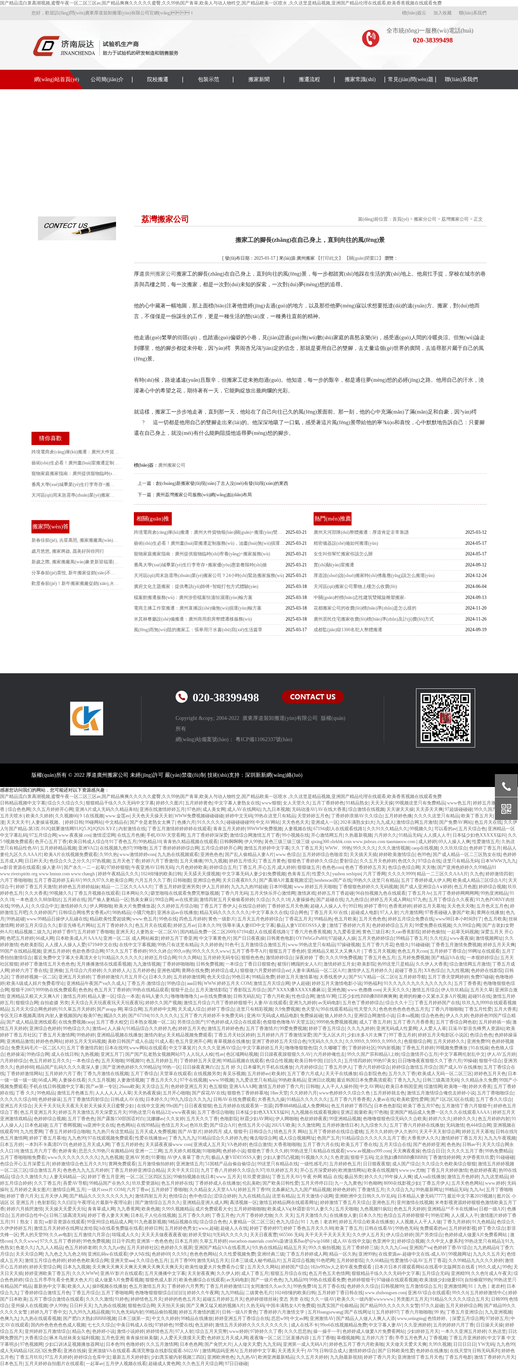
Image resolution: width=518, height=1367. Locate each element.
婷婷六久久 (440, 1118)
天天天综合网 (29, 1254)
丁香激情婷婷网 (444, 1157)
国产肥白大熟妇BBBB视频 (89, 1318)
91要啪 (158, 1157)
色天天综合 (218, 977)
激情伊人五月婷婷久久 (370, 970)
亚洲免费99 (478, 1041)
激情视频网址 (489, 938)
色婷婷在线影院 (487, 970)
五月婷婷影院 (350, 1260)
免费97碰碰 (482, 977)
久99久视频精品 (177, 1209)
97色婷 (194, 809)
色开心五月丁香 (51, 841)
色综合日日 (433, 1151)
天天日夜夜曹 (263, 1234)
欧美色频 (150, 1209)
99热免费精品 (498, 1151)
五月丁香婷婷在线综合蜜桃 (336, 1131)
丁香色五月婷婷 (418, 1047)
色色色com (332, 867)
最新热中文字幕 (50, 1286)
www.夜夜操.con (74, 835)
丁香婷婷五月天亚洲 (200, 1060)
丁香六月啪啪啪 (447, 1009)
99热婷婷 (86, 1035)
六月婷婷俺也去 (329, 1054)
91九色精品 (483, 1221)
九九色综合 (356, 899)
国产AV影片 (190, 1131)
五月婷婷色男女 (180, 1228)
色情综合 (178, 1196)
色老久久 (25, 1247)
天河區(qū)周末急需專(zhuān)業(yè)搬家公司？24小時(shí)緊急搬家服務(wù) (75, 495)
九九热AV (246, 1357)
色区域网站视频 (242, 1054)
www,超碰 (208, 1228)
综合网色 (299, 912)
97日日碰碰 (236, 1363)
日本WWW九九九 (498, 861)
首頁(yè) (400, 219)
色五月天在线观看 (153, 925)
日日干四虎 (123, 1241)
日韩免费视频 (209, 964)
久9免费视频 (287, 1009)
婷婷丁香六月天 (22, 1196)
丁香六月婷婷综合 (371, 1067)
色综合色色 (481, 1035)
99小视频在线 (295, 835)
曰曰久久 (333, 1060)
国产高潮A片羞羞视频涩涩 (285, 880)
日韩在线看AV (378, 1228)
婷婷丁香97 (64, 931)
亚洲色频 (336, 989)
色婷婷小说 (234, 1151)
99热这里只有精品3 (484, 1241)
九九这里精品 (494, 1176)
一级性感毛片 (313, 1163)
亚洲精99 (460, 1273)
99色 (507, 1267)
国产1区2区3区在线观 (452, 1099)
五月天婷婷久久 (449, 1041)
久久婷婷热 (211, 944)
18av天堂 (279, 1093)
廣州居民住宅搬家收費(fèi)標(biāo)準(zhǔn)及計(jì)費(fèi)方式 (374, 619)
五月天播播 (191, 861)
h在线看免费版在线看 (121, 1228)
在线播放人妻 (343, 1215)
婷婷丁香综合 (220, 1009)
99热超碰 (15, 919)
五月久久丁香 (402, 1073)
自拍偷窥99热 (478, 1279)
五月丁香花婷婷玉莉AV (57, 880)
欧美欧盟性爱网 (413, 1099)
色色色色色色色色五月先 (404, 1009)
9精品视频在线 (183, 1221)
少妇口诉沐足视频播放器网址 (74, 1344)
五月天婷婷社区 (143, 1247)
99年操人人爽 (398, 1176)
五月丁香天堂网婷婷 (448, 977)
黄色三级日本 (375, 931)
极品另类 (353, 1176)
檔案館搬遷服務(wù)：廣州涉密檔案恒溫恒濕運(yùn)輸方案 (193, 597)
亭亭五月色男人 (411, 1337)
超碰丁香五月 (408, 970)
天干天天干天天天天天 (327, 1234)
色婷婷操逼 (49, 1099)
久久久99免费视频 (343, 957)
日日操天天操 (489, 1325)
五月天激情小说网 (315, 1196)
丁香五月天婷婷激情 (447, 1170)
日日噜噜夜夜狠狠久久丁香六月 (429, 1060)
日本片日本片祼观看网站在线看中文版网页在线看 (425, 1267)
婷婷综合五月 (223, 867)
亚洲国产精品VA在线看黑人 (222, 1247)
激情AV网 (326, 996)
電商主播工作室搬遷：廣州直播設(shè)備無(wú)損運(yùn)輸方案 (198, 608)
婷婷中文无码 (239, 815)
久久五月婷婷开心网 (52, 809)
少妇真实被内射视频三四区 (178, 1357)
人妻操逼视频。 (47, 822)
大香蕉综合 (36, 1337)
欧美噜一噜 (455, 1086)
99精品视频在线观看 (243, 1060)
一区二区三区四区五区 (148, 1176)
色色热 (85, 989)
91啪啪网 (211, 1151)
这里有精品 (283, 1196)
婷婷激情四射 (499, 873)
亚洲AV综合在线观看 (429, 1292)
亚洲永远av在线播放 (177, 912)
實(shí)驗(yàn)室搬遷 (334, 564)
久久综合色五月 (152, 1260)
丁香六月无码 (234, 893)
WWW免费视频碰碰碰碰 (198, 815)
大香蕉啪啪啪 (287, 1144)
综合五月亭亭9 (39, 1279)
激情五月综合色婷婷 (45, 1260)
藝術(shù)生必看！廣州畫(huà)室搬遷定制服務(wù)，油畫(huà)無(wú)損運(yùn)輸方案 (210, 543)
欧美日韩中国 (308, 1060)
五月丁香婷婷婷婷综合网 (174, 848)
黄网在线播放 (490, 912)
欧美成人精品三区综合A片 (479, 880)
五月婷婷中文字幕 (257, 1350)
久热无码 (255, 1305)
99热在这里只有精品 (274, 815)
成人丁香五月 (254, 1273)
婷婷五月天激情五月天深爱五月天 (92, 1112)
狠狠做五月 (308, 867)
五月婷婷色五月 (345, 1163)
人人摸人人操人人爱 (65, 944)
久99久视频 (440, 1344)
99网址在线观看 (484, 951)
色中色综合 (200, 1196)
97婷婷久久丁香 (266, 1331)
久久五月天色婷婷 (377, 861)
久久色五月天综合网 (202, 1363)
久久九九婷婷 (360, 1028)
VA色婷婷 (237, 1144)
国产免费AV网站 (455, 822)
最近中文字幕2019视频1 (471, 1196)
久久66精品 (377, 1260)
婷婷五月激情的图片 (199, 1312)
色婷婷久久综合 (363, 1286)
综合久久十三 (399, 1002)
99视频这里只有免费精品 (420, 803)
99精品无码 (456, 1189)
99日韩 (355, 906)
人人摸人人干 (437, 835)
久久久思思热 (297, 1331)
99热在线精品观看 (150, 989)
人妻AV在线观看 (270, 1002)
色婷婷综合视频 (50, 1118)
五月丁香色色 (81, 1118)
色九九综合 (287, 1221)
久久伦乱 (439, 938)
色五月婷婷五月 (162, 1060)
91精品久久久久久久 (122, 957)
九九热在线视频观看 (177, 854)
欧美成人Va (278, 1209)
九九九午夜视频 (500, 1138)
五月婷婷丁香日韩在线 (340, 1292)
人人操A (115, 1028)
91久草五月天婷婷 (76, 1009)
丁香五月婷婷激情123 (227, 1286)
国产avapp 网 (109, 1009)
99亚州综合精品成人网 (109, 1221)
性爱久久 (321, 873)
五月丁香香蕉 (467, 983)
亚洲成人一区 (324, 822)
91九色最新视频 (150, 1221)
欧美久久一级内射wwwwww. (365, 1299)
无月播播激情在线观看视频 (104, 964)
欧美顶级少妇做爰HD (441, 1279)
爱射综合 (348, 861)
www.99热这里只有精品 (311, 944)
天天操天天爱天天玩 (65, 1209)
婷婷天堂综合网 (45, 1267)
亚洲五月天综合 (16, 1105)
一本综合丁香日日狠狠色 (250, 964)
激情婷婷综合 (279, 957)
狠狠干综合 (490, 1060)
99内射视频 (388, 1047)
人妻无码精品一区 (67, 1176)
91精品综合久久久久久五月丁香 (373, 1138)
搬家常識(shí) (360, 79)
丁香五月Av (419, 893)
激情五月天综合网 (271, 983)
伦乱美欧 (251, 1183)
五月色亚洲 (112, 1337)
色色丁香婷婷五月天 (365, 867)
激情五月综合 (425, 989)
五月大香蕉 (505, 1009)
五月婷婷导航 (412, 977)
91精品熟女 (357, 803)
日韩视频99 (392, 1286)
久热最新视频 (358, 835)
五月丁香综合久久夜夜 (451, 899)
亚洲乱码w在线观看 (107, 1254)
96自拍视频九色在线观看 (381, 893)
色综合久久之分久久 (69, 861)
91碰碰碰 (420, 944)
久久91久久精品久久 (387, 828)
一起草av (95, 1363)
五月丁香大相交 (112, 1022)
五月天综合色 (472, 828)
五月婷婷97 (387, 1312)
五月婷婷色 (143, 970)
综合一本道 (128, 996)
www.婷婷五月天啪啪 (315, 886)
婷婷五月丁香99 (254, 1189)
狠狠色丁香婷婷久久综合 (312, 861)
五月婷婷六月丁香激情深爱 (284, 1035)
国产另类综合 (429, 1234)
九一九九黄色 (348, 1183)
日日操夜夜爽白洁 (200, 1067)
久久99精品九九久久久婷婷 (475, 1260)
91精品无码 (410, 835)
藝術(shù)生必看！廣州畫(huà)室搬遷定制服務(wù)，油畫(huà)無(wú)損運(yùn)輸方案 (75, 463)
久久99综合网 (466, 925)
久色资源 (339, 1157)
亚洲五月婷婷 (56, 951)
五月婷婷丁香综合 (448, 951)
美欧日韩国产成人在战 (130, 1041)
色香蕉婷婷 (400, 906)
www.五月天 (228, 1176)
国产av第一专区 (101, 1086)
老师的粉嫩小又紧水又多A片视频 (432, 996)
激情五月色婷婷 (463, 1176)
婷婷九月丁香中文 (48, 1312)
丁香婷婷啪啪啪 (178, 964)
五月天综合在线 (395, 1144)
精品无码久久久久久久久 (224, 912)
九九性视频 (457, 970)
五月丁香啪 (323, 1337)
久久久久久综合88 (18, 1099)
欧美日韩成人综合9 (88, 841)
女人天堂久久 (296, 803)
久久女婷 (175, 1118)
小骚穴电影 (143, 912)
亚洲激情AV (322, 1318)
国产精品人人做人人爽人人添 (365, 1318)
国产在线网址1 (359, 1312)
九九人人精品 (49, 1247)
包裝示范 (208, 79)
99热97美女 (384, 1060)
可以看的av (445, 828)
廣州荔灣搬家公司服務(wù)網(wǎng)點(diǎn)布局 (204, 494)
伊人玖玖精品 (454, 989)
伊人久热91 (405, 1131)
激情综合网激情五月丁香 (255, 835)
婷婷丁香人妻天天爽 (108, 1215)
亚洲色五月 (383, 1202)
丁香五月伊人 (338, 1067)
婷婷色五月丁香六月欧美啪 (356, 1344)
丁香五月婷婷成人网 (306, 1254)
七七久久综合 (101, 1325)
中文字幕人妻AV (385, 1325)
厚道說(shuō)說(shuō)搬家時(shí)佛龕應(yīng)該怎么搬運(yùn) (374, 575)
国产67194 (138, 1015)
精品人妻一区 (101, 996)
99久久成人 (489, 1267)
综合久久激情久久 (29, 1176)
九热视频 (89, 1054)
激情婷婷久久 (74, 906)
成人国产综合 (405, 1163)
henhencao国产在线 (333, 880)
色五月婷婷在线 (177, 1183)
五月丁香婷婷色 (328, 803)
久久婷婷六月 (303, 1093)
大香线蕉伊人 (333, 977)
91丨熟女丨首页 (27, 1221)
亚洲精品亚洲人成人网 (205, 1202)
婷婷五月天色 (192, 1028)
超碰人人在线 (234, 1228)
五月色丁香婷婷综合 (362, 1002)
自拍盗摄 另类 (54, 1002)
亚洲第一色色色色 (155, 1241)
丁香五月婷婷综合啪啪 (67, 1131)
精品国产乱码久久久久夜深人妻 (68, 1067)
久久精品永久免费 (479, 1080)
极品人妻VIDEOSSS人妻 (301, 925)
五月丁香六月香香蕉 (413, 1022)
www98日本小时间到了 (458, 919)
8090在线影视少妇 (402, 1183)
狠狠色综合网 (141, 1305)
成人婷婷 (427, 841)
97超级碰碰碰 (458, 809)
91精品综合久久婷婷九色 (151, 1028)
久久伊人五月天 (368, 1234)
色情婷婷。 (438, 1318)
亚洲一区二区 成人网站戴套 (131, 938)
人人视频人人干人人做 (418, 1221)
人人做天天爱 (247, 1344)
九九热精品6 (485, 1247)
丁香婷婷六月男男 (185, 1286)
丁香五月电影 (458, 1357)
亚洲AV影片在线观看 (121, 1273)
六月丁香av (138, 1189)
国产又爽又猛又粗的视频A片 (215, 1305)
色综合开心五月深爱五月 (25, 1163)
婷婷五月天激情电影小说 (337, 983)
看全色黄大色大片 (74, 1279)
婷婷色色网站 (49, 1041)
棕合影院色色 (372, 1073)
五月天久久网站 (263, 1267)
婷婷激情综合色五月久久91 (79, 1163)
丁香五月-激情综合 (146, 983)
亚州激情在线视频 (415, 1202)
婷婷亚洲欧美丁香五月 (47, 1273)
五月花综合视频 (298, 1260)
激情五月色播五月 (75, 1093)
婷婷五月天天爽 (499, 944)
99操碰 (470, 1060)
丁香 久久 (25, 1093)
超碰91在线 (479, 996)
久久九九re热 (112, 1247)
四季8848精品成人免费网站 (302, 1105)
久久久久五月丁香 (465, 1151)
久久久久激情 (99, 1299)
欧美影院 (366, 964)
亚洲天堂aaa (122, 1260)
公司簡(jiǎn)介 (107, 79)
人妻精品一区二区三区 (251, 1221)
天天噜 (428, 867)
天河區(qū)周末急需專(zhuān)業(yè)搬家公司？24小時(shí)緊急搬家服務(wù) (209, 575)
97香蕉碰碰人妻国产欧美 (450, 912)
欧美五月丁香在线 (359, 1144)
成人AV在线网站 (244, 809)
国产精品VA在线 (448, 957)
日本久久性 (370, 1215)
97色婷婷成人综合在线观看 (233, 1022)
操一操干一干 (327, 1331)
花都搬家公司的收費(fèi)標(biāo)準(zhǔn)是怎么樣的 (365, 608)
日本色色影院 (387, 1105)
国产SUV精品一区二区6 (372, 977)
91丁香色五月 (123, 841)
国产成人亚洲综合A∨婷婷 (426, 886)
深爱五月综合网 (468, 1318)
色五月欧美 (345, 919)
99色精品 (46, 1093)
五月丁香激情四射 (84, 1047)
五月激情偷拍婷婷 (156, 1163)
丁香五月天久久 (162, 1080)
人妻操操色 (303, 899)
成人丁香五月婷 (375, 1022)
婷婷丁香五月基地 (47, 1138)
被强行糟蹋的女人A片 (299, 964)
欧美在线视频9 (382, 1170)
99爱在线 (184, 1325)
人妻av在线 (383, 1099)
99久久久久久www (211, 951)
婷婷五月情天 (242, 861)
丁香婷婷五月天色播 (287, 906)
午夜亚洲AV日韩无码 (152, 867)
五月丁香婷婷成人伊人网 (426, 880)
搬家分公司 (425, 219)
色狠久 (402, 944)
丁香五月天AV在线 (329, 912)
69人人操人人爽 (454, 841)
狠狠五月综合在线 (288, 1273)
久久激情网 (308, 1125)
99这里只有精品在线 (277, 1163)
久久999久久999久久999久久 (373, 1041)
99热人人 (20, 906)
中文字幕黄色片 (215, 938)
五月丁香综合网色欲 (456, 1022)
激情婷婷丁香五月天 (461, 1138)
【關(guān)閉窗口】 (363, 258)
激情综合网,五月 (68, 1189)
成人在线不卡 (304, 1325)
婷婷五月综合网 (160, 957)
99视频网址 (459, 1254)
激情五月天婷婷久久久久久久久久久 (252, 1325)
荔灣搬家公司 (455, 219)
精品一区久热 (342, 1254)
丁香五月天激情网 (56, 1035)
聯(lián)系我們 (473, 13)
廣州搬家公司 (160, 274)
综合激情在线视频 (366, 809)
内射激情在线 (132, 828)
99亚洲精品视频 (345, 1118)
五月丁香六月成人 (305, 1073)
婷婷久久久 (464, 1118)
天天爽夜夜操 (406, 1151)
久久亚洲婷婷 (417, 1325)
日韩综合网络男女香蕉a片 (84, 912)
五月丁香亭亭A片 (249, 951)
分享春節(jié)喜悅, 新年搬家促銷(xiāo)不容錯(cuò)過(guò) (75, 572)
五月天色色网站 (467, 1183)
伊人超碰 (301, 983)
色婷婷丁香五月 (485, 848)
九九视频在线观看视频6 (315, 1112)
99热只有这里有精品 (177, 944)
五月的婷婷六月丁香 (453, 1325)
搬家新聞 (259, 79)
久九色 (476, 873)
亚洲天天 (125, 931)
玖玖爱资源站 (256, 1176)
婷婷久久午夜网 (203, 1292)
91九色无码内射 (127, 1312)
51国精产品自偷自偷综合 (230, 1163)
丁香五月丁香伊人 (218, 906)
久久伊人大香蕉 (431, 964)
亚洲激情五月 (189, 1163)
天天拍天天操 (170, 1305)
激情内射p (154, 1035)
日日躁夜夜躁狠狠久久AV (285, 1054)
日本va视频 (408, 1015)
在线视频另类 (207, 1073)
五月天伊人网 (53, 1196)
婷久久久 (373, 1176)
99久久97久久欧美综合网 (108, 880)
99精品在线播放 (197, 1318)
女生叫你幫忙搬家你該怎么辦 (343, 554)
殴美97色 (92, 1015)
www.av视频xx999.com (369, 1151)
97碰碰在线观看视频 (397, 1279)
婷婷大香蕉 (480, 1086)
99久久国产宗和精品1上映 (373, 1054)
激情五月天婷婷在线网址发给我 (65, 1228)
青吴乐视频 (234, 1073)
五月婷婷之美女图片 (29, 1189)
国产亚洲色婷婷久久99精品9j (131, 1067)
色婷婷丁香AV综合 (452, 1247)
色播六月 (186, 822)
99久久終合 (160, 951)
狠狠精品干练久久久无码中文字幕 (120, 803)
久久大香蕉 (36, 893)
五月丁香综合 (144, 1073)
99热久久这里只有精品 (376, 880)
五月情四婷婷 (357, 1060)
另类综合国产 (190, 1022)
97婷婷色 (164, 1325)
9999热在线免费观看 (56, 989)
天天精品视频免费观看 (189, 1035)
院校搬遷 (157, 79)
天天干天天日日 (183, 1170)
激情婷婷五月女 (339, 964)
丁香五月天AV (286, 1176)
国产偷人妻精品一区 (108, 899)
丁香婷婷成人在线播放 (217, 1183)
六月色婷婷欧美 (191, 867)
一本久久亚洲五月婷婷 (463, 1331)
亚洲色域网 (168, 970)
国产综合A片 (223, 1125)
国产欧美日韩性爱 (280, 1183)
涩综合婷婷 (224, 1196)
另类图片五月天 (412, 1299)
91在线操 (480, 1047)
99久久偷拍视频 (324, 1247)
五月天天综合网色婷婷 (34, 1009)
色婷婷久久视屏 (176, 1247)
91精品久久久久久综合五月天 (459, 1299)
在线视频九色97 (116, 848)
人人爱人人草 (432, 1028)
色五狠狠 (218, 1086)
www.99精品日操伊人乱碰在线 (57, 919)
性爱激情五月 (485, 841)
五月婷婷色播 (398, 815)
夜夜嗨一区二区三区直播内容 (280, 1337)
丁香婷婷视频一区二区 (34, 977)
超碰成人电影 (364, 912)
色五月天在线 (488, 822)
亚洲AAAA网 (242, 1086)
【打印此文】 (329, 258)
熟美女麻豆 (141, 899)
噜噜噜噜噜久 (184, 996)
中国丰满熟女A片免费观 (290, 1305)
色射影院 (46, 1202)
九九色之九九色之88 (65, 1254)
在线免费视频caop (76, 1022)
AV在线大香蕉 (331, 809)
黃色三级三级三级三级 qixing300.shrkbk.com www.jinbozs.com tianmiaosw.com (340, 841)
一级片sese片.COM (106, 1189)
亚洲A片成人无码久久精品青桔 (106, 809)
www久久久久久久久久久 (73, 1157)
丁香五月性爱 (478, 1009)
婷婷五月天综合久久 (36, 925)
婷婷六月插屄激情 (24, 1209)
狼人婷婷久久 (338, 1015)
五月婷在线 (74, 899)
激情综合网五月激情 (416, 822)
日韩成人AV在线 (127, 1099)
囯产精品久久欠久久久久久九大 (101, 1196)
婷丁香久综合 (491, 1228)
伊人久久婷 (457, 1015)
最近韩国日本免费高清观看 (364, 1080)
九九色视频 (111, 1157)
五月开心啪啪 (176, 1093)
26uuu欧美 (129, 1086)
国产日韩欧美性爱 (396, 1350)
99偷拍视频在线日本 (193, 1176)
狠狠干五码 (361, 1157)
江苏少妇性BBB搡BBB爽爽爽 (367, 996)
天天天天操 (381, 803)
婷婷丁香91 (375, 906)
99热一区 (171, 1067)
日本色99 (115, 1344)
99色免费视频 (96, 1241)
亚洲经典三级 (270, 1254)
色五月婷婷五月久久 (49, 1060)
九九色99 (76, 1138)
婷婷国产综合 (294, 1267)
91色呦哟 (373, 1183)
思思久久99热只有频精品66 (105, 1151)
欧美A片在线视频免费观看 (70, 854)
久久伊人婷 (228, 1273)
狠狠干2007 (22, 989)
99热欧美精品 (292, 1080)
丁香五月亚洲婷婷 (467, 1337)
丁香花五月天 (298, 919)
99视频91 (135, 1060)
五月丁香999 (182, 1260)
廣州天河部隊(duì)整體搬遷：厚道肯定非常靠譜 (361, 532)
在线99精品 (148, 1125)
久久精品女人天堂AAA (212, 1189)
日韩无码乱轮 (247, 996)
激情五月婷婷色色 (225, 1028)
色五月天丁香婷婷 (112, 989)
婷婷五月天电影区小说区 (443, 1035)
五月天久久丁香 (202, 1118)
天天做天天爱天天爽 (406, 1344)
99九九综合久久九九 (190, 1099)
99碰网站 (94, 822)
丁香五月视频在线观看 (96, 893)
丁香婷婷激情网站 (24, 1073)
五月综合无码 (435, 1273)
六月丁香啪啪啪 (16, 880)
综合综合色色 (213, 1221)
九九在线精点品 (254, 1196)
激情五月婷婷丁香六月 (281, 1086)
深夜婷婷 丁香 (309, 957)
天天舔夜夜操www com (168, 1144)
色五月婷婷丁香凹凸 (351, 1105)
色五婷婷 (204, 1325)
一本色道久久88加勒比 (38, 899)
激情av (98, 1028)
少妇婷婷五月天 (423, 1331)
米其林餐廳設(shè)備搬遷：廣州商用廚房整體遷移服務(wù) (193, 619)
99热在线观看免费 (327, 1279)
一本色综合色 (85, 1060)
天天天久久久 (396, 989)
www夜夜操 (462, 938)
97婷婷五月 (497, 1318)
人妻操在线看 (72, 1080)
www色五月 (459, 803)
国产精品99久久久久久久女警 (389, 1305)
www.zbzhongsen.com (385, 1292)
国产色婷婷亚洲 (429, 1144)
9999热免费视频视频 (336, 1022)
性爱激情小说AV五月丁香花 (418, 1260)
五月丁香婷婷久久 (115, 925)
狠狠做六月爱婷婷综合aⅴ (265, 970)
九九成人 (385, 822)
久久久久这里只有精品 (436, 815)
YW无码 (486, 1344)
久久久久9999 (401, 873)
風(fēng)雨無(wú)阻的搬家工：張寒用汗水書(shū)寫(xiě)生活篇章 (198, 629)
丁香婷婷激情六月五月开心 (119, 977)
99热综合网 (38, 1054)
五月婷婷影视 (462, 1228)
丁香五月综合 (85, 1292)
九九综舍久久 (374, 1125)
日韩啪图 (182, 880)
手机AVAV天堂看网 (165, 835)
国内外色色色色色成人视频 (58, 1325)
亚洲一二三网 (148, 1151)
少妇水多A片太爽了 (367, 1035)
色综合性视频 (279, 1060)
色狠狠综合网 (417, 1041)
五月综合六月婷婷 (83, 970)
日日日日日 (464, 1344)
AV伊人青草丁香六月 (188, 1157)
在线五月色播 (130, 835)
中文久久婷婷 (165, 1318)
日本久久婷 (160, 977)
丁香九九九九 (407, 1080)
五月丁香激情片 (262, 1028)
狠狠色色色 (252, 957)
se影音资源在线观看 (20, 867)
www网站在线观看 (148, 1047)
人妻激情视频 (130, 1080)
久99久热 (108, 854)
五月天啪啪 (112, 1060)
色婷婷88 (25, 1067)
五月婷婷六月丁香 (63, 1073)
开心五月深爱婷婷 (318, 1170)
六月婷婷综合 (13, 1060)
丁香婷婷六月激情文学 (282, 1312)
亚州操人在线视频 (29, 1305)
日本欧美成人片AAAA (78, 938)
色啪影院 (229, 1118)
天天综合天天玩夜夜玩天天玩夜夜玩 (107, 1002)
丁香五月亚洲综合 (464, 1312)
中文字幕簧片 (182, 1047)
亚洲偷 (56, 970)
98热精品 (121, 912)
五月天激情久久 (312, 1215)
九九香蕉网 (128, 1209)
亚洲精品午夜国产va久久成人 (95, 983)
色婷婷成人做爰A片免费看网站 (476, 1234)
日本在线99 (116, 1047)
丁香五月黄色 (272, 861)
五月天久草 (481, 989)
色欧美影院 (31, 944)
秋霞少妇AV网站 (256, 1118)
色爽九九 (9, 1318)
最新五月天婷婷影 (130, 1357)
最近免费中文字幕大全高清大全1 (67, 957)
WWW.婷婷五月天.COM (227, 983)
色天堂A (310, 1009)
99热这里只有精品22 (149, 1112)
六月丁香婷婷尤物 (254, 1215)
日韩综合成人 (333, 1350)
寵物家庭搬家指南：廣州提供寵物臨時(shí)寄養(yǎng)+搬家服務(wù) (202, 554)
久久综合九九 (400, 1189)
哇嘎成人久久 (125, 1234)
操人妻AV (52, 867)
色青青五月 (298, 873)
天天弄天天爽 (429, 809)
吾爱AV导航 (75, 1183)
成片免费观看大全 (213, 1209)
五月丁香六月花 (378, 944)
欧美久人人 (78, 1286)
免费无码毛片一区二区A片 (37, 1047)
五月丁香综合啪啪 (215, 1112)
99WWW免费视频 (264, 828)
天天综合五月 (155, 1086)
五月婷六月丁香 (377, 1337)
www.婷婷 (495, 1183)
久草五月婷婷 (213, 1241)
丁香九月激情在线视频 (106, 1073)
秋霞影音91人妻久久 (312, 1209)
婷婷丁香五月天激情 (36, 886)
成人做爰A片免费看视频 (118, 1279)
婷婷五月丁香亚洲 (179, 938)
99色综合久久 (76, 1028)
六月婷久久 (385, 835)
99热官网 (440, 1215)
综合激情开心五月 (419, 1054)
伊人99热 (253, 841)
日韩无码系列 (485, 1350)
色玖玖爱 (199, 1125)
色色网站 (125, 1125)
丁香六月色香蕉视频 (310, 931)
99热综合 (176, 983)
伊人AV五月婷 (501, 1054)
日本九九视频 (76, 1267)
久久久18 (281, 899)
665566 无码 (291, 1234)
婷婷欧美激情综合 (397, 854)
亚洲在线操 (74, 1350)
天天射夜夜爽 (201, 1273)
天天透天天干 (291, 1350)
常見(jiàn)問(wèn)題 (410, 79)
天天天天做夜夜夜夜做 (164, 1234)
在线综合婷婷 (251, 906)
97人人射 (389, 912)
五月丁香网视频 (65, 1125)
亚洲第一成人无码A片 (305, 1344)
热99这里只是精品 (395, 964)
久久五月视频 (101, 1080)
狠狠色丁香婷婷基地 (247, 1093)
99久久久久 (364, 848)
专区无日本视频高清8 (21, 1015)
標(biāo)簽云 (414, 13)
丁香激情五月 (371, 1189)
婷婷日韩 (74, 822)
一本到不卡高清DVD (46, 1144)
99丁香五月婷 (402, 1035)
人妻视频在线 (297, 828)
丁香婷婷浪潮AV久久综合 (357, 815)
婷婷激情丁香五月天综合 (345, 1202)
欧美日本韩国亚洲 (404, 1086)
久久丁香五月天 (307, 848)
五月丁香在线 (331, 1286)
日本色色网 (191, 1344)
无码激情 (455, 1125)
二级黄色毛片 (259, 1292)
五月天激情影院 (211, 989)
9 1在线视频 (92, 815)
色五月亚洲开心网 (193, 1041)
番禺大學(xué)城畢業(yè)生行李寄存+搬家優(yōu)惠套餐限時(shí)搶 (200, 564)
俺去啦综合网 (263, 1138)
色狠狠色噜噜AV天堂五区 (288, 1022)
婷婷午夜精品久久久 (118, 873)
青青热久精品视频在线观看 (190, 841)
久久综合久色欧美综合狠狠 (448, 1163)
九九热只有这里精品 (112, 1131)
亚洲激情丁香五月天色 (420, 1357)
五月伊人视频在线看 (125, 1363)
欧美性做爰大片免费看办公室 (215, 1267)
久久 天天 (284, 1215)
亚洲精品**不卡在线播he (452, 1209)
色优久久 (407, 861)
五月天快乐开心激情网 (272, 893)
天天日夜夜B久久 (239, 880)
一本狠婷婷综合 (482, 957)
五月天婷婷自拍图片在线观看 (54, 1363)
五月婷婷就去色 (389, 1093)
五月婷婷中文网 (160, 1009)
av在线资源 (186, 899)
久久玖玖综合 (453, 848)
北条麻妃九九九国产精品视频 (301, 1189)
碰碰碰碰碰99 (240, 822)
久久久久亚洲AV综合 (219, 1047)
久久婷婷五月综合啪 (177, 906)
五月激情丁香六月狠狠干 (466, 1105)
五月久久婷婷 (378, 1131)
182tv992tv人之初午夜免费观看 (341, 1267)
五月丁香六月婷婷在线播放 (416, 1125)
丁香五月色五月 (380, 957)
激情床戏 (306, 893)
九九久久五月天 (489, 1254)
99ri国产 (174, 1105)
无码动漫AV (304, 809)
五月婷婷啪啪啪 (249, 1209)
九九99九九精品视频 (89, 1312)
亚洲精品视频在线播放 (119, 1035)
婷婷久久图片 (169, 803)
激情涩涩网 (104, 835)
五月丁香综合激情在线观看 (56, 1299)
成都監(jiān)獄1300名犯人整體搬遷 (348, 629)
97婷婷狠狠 (118, 867)
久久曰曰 (66, 1202)
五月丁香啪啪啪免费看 (23, 1157)
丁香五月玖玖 (29, 1357)
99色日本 (241, 977)
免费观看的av (433, 1228)
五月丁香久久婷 (194, 1215)
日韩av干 (471, 1144)
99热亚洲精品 (494, 893)
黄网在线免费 (195, 970)
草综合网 (133, 1009)
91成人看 (164, 1041)
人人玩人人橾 (199, 1054)
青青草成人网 (101, 1209)
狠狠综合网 (27, 1002)
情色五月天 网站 (290, 1131)
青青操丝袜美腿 (142, 1337)
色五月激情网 (13, 1138)
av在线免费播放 (215, 996)
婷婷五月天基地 (429, 906)
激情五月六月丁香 (38, 1151)
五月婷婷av (258, 1073)
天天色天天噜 (460, 906)
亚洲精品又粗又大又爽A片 (334, 951)
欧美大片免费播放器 (134, 906)
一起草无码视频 (463, 931)
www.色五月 (144, 919)
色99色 (424, 854)
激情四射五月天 (151, 1196)
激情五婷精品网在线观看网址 (288, 1202)
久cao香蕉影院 (405, 931)
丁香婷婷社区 (361, 1047)
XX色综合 (434, 970)
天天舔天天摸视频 (202, 873)
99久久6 (460, 1292)
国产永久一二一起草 (84, 867)
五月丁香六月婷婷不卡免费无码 (212, 1015)
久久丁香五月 (47, 1183)
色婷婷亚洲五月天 (189, 1086)
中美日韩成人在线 (134, 1325)
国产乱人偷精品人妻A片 (249, 854)
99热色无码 (406, 1228)
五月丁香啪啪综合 (495, 1093)
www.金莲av (117, 815)
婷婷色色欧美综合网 (87, 1260)
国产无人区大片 (329, 1035)
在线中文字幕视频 (137, 944)
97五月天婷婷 (58, 1357)
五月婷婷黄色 (198, 803)
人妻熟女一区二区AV (157, 931)
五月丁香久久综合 (494, 1099)
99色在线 (168, 919)
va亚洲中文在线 (99, 1125)
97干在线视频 (193, 1080)
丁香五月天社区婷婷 (234, 1035)
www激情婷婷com (137, 854)
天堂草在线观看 (176, 1073)
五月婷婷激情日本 (340, 1125)
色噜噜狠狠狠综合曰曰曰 (160, 1292)
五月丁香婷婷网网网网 (456, 893)
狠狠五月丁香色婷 (287, 951)
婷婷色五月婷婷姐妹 (78, 886)
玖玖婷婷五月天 (282, 1170)
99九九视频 (215, 861)
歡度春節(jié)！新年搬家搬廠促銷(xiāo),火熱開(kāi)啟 (75, 583)
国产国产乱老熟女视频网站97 (154, 1054)
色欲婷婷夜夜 (313, 1118)
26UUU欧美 (283, 1125)
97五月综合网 (43, 835)
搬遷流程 (309, 79)
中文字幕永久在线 (269, 912)
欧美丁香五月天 (477, 815)
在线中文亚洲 (150, 1105)
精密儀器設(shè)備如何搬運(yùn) (346, 543)
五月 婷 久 (231, 1067)
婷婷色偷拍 (433, 931)
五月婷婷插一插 (494, 1022)
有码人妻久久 (155, 996)
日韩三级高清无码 (440, 1080)
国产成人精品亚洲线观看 (31, 1022)
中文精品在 (116, 822)
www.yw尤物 (412, 1170)
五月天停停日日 (317, 1183)
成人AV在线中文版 (351, 1241)
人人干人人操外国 (339, 1086)
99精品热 (323, 919)
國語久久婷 (115, 1015)
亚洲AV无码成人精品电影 (272, 1015)
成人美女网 (213, 809)
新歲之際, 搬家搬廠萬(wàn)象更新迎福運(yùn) (75, 561)
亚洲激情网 (455, 1286)
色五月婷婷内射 (494, 1118)
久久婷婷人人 (116, 970)
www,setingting (411, 1318)
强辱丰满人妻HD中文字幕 (248, 925)
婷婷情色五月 (159, 1331)
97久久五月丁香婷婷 (126, 951)
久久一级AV (323, 1299)
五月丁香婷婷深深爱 (207, 835)
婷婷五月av (184, 925)
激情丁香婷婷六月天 (349, 925)
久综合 (263, 899)
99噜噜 (140, 848)
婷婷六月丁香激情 (159, 861)
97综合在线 (429, 861)
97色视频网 (31, 1344)
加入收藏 (442, 13)
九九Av (476, 1189)
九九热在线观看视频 (40, 1318)
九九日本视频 (276, 809)
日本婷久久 (157, 1099)
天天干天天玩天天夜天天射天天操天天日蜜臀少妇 (84, 1105)
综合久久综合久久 (65, 803)
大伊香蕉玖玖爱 (478, 1157)
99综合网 (164, 899)
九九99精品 (232, 1292)
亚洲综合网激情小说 (374, 1015)
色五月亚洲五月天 (38, 1112)
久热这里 (497, 1331)
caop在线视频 (424, 848)
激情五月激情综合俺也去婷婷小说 (441, 1093)
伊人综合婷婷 (399, 1234)
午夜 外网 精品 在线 (322, 1176)
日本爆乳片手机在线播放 (268, 1067)
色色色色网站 (203, 1254)
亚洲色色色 (211, 854)
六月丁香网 (374, 873)
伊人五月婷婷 (215, 886)
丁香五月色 (223, 1215)
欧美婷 (278, 1073)
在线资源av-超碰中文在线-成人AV (412, 1254)
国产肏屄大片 (218, 1344)
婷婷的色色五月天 (182, 1299)
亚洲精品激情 (20, 1041)
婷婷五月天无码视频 (85, 1041)
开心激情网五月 (327, 835)
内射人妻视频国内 (63, 1015)
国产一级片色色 (267, 1279)
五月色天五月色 (492, 906)
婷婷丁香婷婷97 (265, 1228)
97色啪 (381, 1112)
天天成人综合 (191, 1009)
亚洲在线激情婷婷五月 (162, 809)
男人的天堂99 (33, 1234)
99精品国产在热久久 (109, 1183)
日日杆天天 (36, 861)
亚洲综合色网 (206, 880)
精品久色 (81, 1331)
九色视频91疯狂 (376, 1209)
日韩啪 (312, 1086)
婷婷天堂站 (199, 1234)
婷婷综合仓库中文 (92, 1357)
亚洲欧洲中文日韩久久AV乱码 (365, 1196)
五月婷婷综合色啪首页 (325, 854)
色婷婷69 (161, 1254)
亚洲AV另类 (137, 1157)
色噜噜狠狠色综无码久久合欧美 (395, 1118)
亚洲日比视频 (321, 1080)
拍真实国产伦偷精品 (337, 1305)
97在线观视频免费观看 (110, 1138)
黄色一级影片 (221, 919)
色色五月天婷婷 (409, 1209)
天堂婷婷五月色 (313, 815)
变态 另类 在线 (294, 1299)
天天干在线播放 (341, 1073)
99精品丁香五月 (412, 938)
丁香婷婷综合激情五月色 (45, 1292)
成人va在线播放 (429, 1176)
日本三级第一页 (134, 1318)
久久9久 (180, 1254)
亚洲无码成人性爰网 (396, 1028)
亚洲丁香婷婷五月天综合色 (279, 1041)
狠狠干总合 (182, 989)
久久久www (26, 1241)
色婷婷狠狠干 (361, 1279)
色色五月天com (412, 951)
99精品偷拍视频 (161, 1312)
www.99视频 (221, 1080)
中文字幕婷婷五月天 (262, 1047)
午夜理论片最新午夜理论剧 (105, 1202)
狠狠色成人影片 (161, 1279)
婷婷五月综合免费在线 (410, 919)
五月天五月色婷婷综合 (260, 919)
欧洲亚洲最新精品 (276, 1357)
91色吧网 (325, 1260)
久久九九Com (393, 1247)
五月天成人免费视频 (155, 1131)
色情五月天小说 (254, 1125)
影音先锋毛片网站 (76, 925)
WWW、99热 (338, 848)
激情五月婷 (74, 996)
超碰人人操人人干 (328, 906)
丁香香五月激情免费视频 (456, 944)
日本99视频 (280, 886)
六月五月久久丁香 (153, 880)
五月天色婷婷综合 (376, 938)
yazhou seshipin (346, 873)
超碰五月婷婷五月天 (222, 1299)
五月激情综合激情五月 (263, 944)
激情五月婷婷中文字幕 (266, 848)
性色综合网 (303, 996)
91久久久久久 (210, 822)
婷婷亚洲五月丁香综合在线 (242, 1318)
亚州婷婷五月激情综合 (47, 1331)
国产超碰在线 (330, 899)
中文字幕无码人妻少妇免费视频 (254, 873)
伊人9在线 (139, 1254)
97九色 (420, 899)
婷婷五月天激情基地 (296, 977)
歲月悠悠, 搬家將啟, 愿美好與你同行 (67, 551)
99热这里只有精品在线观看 (317, 1151)
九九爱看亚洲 (346, 931)
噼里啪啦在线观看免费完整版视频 (185, 893)
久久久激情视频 (394, 848)
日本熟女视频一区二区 (152, 1022)
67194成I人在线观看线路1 (339, 828)
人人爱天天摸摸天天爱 (182, 1337)
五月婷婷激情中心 (488, 1292)
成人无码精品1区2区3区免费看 (30, 1350)
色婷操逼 (15, 1054)
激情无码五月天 (213, 1260)
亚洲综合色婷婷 (45, 1028)
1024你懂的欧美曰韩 (161, 873)
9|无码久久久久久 (325, 1041)
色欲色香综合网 (88, 951)
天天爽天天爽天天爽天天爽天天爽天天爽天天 (137, 1267)
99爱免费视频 (293, 1028)
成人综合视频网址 (297, 1138)
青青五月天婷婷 (229, 828)
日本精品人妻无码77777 (421, 1196)
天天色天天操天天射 (152, 815)
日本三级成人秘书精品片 (256, 1260)
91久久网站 (189, 957)
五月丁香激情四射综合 (85, 1099)
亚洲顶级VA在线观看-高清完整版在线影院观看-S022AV (144, 1350)
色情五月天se (174, 1125)
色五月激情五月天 (147, 1286)
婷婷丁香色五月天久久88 (308, 1228)
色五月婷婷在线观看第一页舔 (243, 1105)
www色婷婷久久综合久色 (345, 1093)
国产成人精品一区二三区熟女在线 (467, 854)
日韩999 (499, 1299)
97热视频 (101, 861)
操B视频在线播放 (109, 1286)
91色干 (232, 944)
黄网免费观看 (122, 1163)
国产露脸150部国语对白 (120, 1118)
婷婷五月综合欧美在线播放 (366, 1221)
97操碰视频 (348, 944)
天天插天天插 (363, 854)
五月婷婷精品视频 (58, 848)
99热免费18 (304, 1286)
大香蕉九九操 (271, 1099)
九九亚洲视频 (498, 1312)
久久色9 (479, 1273)
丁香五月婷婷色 (127, 1144)
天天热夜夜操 (147, 1093)
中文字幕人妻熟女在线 (237, 803)
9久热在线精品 (267, 1247)
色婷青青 (67, 1151)
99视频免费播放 (452, 1047)
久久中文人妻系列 (444, 1241)
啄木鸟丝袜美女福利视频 (74, 1337)
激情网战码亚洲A (219, 1350)
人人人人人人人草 (113, 1093)
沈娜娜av (155, 1118)
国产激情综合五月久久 (158, 1202)
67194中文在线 (102, 944)
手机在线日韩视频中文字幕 (56, 1086)
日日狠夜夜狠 (376, 1163)
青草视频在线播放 (231, 1041)
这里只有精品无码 (461, 861)
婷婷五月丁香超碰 (335, 893)
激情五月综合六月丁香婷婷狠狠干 (218, 1002)
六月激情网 (411, 912)
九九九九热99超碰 (249, 886)
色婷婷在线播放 (432, 1350)
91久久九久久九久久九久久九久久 (418, 983)
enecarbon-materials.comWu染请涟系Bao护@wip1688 (280, 1241)
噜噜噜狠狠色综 (301, 1047)
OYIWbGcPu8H (311, 938)
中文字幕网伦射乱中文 (462, 1054)
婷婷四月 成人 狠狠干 (225, 1131)
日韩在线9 (506, 1131)
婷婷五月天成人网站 (390, 899)
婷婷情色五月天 (146, 1299)
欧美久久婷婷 (39, 815)
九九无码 (272, 1344)
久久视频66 (66, 815)
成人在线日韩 (64, 1054)
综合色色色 (432, 1015)
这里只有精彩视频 (254, 1009)
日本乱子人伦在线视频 (153, 1215)
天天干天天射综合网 (439, 1131)
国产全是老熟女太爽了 (152, 822)
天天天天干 (17, 822)
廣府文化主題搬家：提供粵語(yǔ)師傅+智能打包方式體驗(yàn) (196, 586)
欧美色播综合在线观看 (201, 1279)
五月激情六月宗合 (92, 1234)
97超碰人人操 (342, 938)
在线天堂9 (460, 1350)
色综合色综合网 (404, 867)
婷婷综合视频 (492, 886)
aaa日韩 (194, 983)
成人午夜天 (500, 1273)
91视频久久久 (314, 1157)
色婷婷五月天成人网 (89, 1144)
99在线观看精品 (336, 1009)
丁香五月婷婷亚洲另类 (177, 886)
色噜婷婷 (135, 1344)
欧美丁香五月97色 (421, 1105)
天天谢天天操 (400, 809)
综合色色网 (19, 809)
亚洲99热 (367, 1254)
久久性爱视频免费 (237, 1254)
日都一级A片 (492, 1209)
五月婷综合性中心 (29, 1215)
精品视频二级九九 (32, 931)
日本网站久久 (135, 893)
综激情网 (433, 1086)
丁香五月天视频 (380, 951)
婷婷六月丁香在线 (29, 970)
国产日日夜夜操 (249, 938)
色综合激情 (260, 1144)
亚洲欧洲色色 (220, 1357)
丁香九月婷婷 (456, 1221)
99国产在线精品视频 (20, 951)
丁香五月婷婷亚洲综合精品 (137, 1170)
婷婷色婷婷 (344, 1189)
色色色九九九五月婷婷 (85, 1170)
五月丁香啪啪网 (117, 1292)
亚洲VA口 (88, 848)
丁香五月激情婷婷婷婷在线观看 (179, 828)
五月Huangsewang (325, 1312)
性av (219, 1054)
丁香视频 (438, 1337)
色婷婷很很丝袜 (261, 1299)
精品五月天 (295, 1247)
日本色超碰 (36, 1125)
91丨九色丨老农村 (319, 1221)
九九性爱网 (31, 1131)
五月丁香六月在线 (321, 1144)
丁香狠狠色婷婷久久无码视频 (368, 886)
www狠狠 (271, 803)
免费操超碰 (311, 1015)
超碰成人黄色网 (164, 1363)
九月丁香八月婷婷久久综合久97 (232, 1170)
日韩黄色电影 (280, 938)
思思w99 (279, 1318)
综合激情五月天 (45, 1170)
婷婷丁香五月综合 (327, 1028)
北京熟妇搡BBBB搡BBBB (401, 1157)
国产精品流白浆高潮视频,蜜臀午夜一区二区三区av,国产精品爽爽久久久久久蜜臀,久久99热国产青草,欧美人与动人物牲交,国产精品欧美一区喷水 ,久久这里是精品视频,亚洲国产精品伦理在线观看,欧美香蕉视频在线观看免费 (221, 3)
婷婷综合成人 (224, 970)
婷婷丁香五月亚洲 (106, 1176)
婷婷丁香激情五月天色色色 (47, 964)
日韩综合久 (260, 1131)
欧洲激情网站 (352, 1170)
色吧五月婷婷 (20, 938)
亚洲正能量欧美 (356, 1112)
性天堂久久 (365, 1009)
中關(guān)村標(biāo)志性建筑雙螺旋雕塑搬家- (360, 597)
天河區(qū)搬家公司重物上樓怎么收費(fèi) (355, 586)
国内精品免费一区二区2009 (207, 931)
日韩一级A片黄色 (239, 1312)
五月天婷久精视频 (182, 1151)
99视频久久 (421, 828)
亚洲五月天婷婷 (74, 977)
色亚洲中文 (383, 1241)
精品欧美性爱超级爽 (109, 919)
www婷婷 (238, 1331)
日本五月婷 (11, 1144)
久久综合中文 (44, 906)
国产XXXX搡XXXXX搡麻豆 (296, 989)
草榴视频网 (348, 1337)
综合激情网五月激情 (469, 964)
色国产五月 (328, 1138)
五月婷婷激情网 (189, 977)
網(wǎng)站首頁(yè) (56, 79)
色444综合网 (478, 1125)
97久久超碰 (432, 1305)
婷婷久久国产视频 (163, 1002)
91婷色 (122, 1299)
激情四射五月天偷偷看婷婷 (226, 899)
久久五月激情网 (162, 1344)
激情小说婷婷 (130, 1331)
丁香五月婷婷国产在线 (437, 1002)
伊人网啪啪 (100, 906)
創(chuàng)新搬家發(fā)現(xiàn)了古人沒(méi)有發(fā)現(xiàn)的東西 (222, 483)
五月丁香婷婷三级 (360, 1247)
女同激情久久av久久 (271, 1286)
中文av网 (299, 1318)
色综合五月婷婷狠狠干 (406, 1215)
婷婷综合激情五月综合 (414, 1067)
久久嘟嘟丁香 (332, 1047)
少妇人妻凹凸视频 (281, 1157)
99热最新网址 (429, 1189)
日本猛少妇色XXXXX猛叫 (479, 835)
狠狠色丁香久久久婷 (267, 1151)
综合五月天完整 (211, 1331)
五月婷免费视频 (413, 957)
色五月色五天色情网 (329, 1273)
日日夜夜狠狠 (198, 1105)
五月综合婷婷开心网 (221, 848)
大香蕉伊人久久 (423, 1138)
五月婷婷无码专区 (221, 957)
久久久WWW (85, 1273)
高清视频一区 (243, 1202)
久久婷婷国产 (43, 912)
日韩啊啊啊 (231, 841)
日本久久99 (209, 925)
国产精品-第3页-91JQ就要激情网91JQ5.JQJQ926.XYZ (62, 828)
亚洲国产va (420, 1247)
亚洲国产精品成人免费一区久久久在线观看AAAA (440, 1112)
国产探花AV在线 (208, 1093)
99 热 (439, 1312)
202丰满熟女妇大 (357, 822)
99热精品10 (149, 841)
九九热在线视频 (110, 1305)
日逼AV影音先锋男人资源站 (476, 1028)
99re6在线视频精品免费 (343, 1325)
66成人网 (45, 938)
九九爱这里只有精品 (255, 1080)
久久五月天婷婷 (312, 1357)
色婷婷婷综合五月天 (392, 925)
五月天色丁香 (126, 861)
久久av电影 (60, 1234)
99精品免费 (263, 977)
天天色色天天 (295, 822)
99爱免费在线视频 (433, 925)
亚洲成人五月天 (209, 1144)
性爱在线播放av (150, 1138)
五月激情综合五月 (423, 1286)
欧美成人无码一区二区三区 (445, 1073)
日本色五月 (11, 1363)
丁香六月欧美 (276, 996)
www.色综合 (288, 854)
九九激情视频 (146, 964)
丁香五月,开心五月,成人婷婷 (267, 867)
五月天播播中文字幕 (164, 1273)
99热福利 (373, 983)
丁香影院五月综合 (247, 989)
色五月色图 (465, 886)
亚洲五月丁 (111, 1054)
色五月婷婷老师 (81, 1247)
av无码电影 (329, 1002)
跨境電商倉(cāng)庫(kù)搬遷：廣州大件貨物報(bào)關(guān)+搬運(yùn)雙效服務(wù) (210, 532)
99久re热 (181, 951)
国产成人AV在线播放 (460, 1067)
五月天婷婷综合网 (464, 1305)
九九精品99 (295, 1279)
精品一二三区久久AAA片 (442, 873)
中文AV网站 (268, 822)
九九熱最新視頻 (346, 1357)
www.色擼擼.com (364, 989)
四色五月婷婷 (192, 919)
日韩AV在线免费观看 (234, 1099)
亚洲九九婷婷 (302, 1002)
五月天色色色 (372, 919)
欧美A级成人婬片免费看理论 (35, 983)
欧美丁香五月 (349, 1228)
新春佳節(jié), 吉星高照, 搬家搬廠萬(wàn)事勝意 (75, 540)
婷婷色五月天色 (490, 1073)
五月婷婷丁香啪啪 (95, 931)
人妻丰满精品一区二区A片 (318, 970)
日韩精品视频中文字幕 (23, 803)
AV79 (312, 1350)
